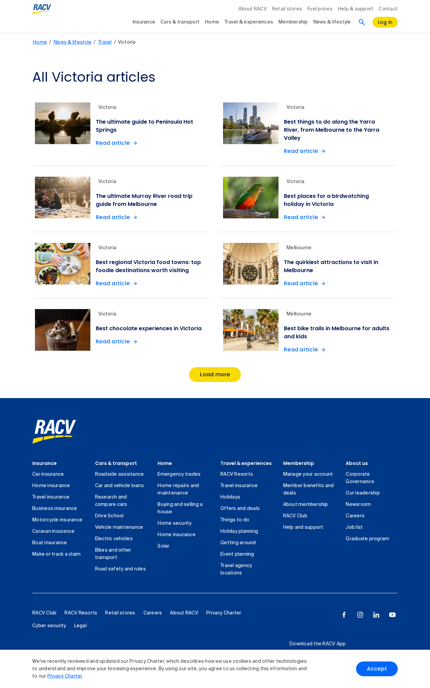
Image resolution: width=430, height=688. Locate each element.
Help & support (356, 9)
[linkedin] (376, 614)
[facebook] (344, 614)
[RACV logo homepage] (41, 9)
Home (212, 22)
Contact (388, 9)
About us (357, 463)
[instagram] (360, 614)
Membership (293, 22)
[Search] (361, 22)
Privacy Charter (64, 676)
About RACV (253, 9)
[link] (54, 432)
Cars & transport (180, 22)
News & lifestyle (332, 22)
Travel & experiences (248, 22)
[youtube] (392, 614)
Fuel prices (320, 9)
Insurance (144, 22)
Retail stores (287, 9)
